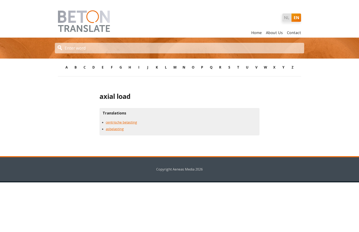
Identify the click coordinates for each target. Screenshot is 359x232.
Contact (294, 32)
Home (256, 32)
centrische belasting (121, 122)
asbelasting (115, 129)
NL (286, 17)
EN (296, 17)
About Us (274, 32)
